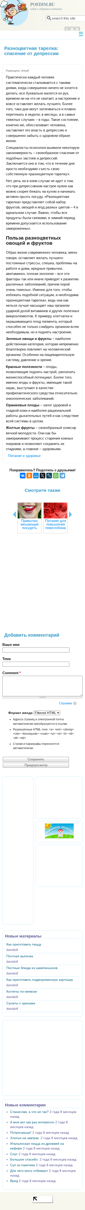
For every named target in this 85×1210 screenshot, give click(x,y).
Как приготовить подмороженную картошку (39, 980)
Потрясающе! (20, 1132)
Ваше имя (11, 645)
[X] (42, 475)
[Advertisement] (42, 585)
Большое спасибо (24, 1159)
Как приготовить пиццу (23, 944)
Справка (65, 703)
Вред (14, 1181)
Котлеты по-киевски (21, 991)
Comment (11, 673)
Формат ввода (21, 713)
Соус (14, 1154)
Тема (6, 659)
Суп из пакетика (22, 1165)
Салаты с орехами (20, 1003)
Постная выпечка (19, 956)
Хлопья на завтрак (25, 1138)
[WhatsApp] (56, 475)
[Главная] (14, 25)
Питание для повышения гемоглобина (55, 524)
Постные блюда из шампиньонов (31, 968)
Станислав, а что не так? (29, 1112)
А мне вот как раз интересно (32, 1122)
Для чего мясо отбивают (29, 1171)
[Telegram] (62, 475)
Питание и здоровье (24, 456)
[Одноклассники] (29, 475)
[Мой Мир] (36, 475)
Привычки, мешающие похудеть (30, 524)
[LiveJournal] (49, 475)
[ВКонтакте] (23, 475)
